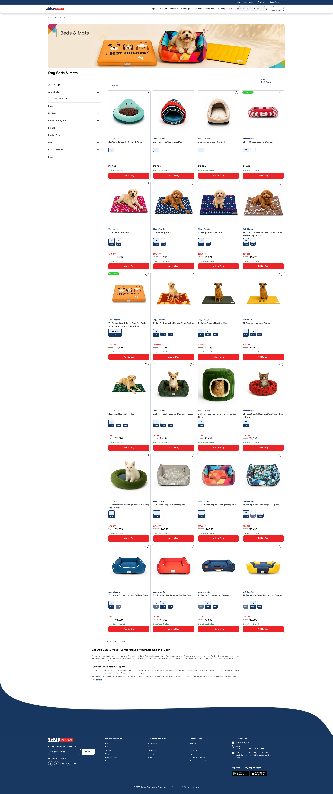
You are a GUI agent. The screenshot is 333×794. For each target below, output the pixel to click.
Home (50, 18)
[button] (154, 9)
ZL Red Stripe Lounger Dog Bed (258, 141)
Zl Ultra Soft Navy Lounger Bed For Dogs (128, 595)
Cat (106, 747)
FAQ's (150, 757)
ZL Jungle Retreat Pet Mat (121, 413)
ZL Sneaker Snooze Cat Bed (211, 141)
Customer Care (239, 738)
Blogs (238, 2)
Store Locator (248, 2)
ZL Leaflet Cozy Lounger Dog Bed (169, 504)
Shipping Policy (153, 754)
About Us (193, 743)
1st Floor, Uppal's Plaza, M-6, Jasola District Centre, (254, 753)
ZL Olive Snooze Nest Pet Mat (212, 323)
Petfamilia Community (197, 757)
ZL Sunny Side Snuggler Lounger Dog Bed (263, 595)
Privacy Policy (152, 747)
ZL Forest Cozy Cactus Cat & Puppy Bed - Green (218, 415)
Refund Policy (152, 750)
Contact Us (274, 2)
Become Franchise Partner (199, 761)
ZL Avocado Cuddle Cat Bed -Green (125, 141)
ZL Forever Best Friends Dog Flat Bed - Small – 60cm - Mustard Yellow (127, 325)
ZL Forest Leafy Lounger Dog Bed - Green (173, 413)
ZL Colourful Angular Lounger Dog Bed (217, 504)
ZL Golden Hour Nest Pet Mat (257, 323)
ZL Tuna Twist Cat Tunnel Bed (167, 141)
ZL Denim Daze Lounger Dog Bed (214, 595)
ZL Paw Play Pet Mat (163, 232)
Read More (97, 680)
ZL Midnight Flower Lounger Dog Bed (261, 504)
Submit (88, 751)
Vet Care (108, 750)
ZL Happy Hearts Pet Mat (210, 232)
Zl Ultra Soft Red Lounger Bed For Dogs (172, 595)
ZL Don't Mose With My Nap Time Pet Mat (173, 323)
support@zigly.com (242, 743)
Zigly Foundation (196, 754)
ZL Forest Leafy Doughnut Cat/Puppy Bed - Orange (263, 415)
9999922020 (250, 747)
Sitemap (108, 761)
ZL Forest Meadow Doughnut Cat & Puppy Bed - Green (128, 506)
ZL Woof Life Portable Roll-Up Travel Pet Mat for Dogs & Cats (263, 234)
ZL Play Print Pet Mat (118, 232)
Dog (106, 743)
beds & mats (60, 18)
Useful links (196, 738)
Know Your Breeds (111, 757)
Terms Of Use (152, 743)
